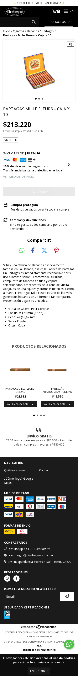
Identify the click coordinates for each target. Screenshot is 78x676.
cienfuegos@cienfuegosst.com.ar (31, 555)
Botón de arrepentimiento (39, 650)
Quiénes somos (14, 470)
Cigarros (18, 31)
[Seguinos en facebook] (16, 578)
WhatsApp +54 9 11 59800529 (29, 549)
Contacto (45, 470)
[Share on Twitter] (44, 250)
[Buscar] (33, 22)
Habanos (33, 31)
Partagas (48, 31)
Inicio (6, 31)
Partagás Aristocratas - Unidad (57, 390)
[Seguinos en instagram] (7, 578)
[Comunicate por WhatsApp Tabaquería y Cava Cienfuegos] (69, 644)
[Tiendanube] (39, 628)
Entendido (39, 671)
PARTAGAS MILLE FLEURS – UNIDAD (20, 390)
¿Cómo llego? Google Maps (18, 481)
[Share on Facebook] (32, 250)
